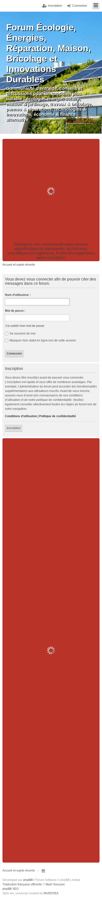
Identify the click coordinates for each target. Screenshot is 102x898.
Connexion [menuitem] (79, 5)
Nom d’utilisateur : (18, 295)
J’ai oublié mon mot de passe (24, 326)
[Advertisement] (51, 191)
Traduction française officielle (22, 884)
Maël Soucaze (55, 884)
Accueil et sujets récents (18, 870)
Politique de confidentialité (57, 416)
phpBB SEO (10, 889)
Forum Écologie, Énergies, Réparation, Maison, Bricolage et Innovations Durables (48, 53)
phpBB (27, 880)
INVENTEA (51, 893)
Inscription (14, 428)
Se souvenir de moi (22, 333)
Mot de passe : (15, 310)
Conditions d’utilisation (21, 416)
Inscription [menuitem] (55, 5)
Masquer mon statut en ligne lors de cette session (42, 340)
